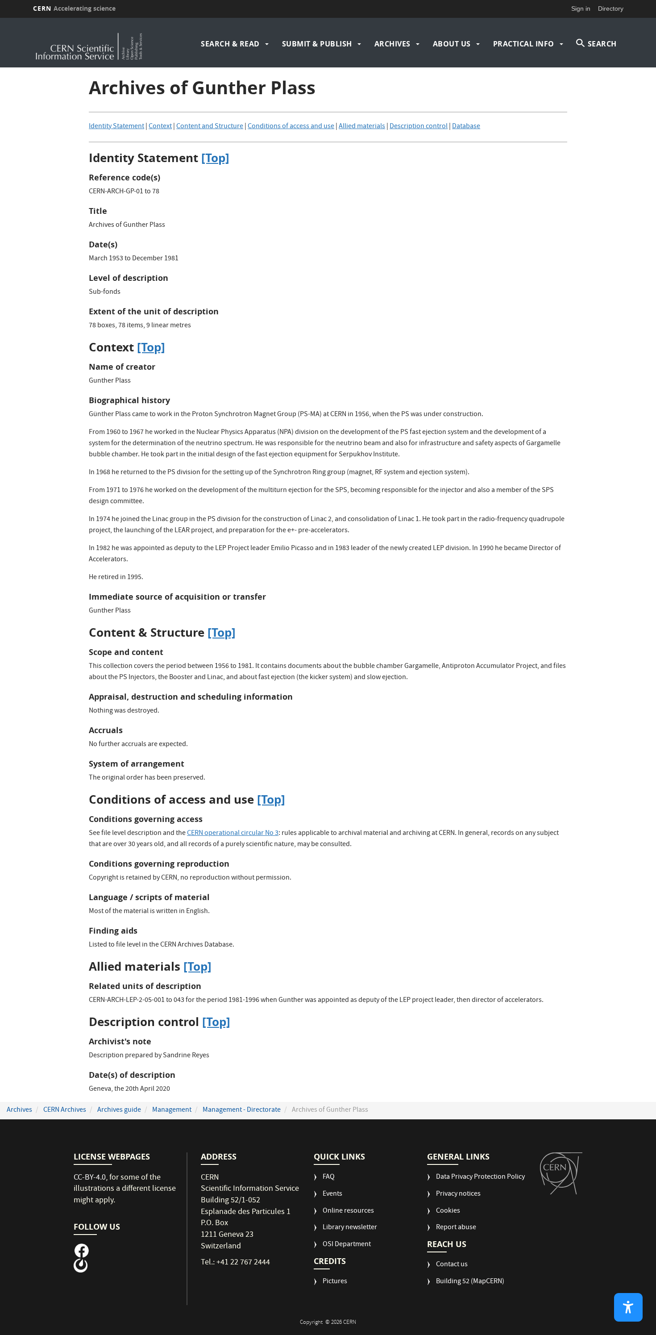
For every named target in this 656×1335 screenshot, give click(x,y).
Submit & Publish (317, 44)
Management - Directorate (242, 1110)
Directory (610, 8)
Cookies (448, 1211)
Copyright (312, 1322)
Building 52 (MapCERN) (470, 1282)
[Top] (215, 158)
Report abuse (456, 1228)
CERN (74, 8)
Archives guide (119, 1110)
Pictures (335, 1282)
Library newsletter (350, 1228)
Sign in (580, 8)
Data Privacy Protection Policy (480, 1177)
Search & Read (230, 44)
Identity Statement (116, 126)
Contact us (452, 1265)
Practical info (523, 44)
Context (160, 126)
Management (171, 1110)
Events (332, 1194)
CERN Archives (64, 1110)
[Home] (104, 44)
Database (466, 126)
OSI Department (347, 1245)
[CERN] (561, 1173)
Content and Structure (209, 126)
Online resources (348, 1211)
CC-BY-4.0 (90, 1178)
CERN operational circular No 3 (232, 833)
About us (452, 44)
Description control (419, 126)
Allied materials (362, 126)
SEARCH (602, 44)
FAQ (329, 1177)
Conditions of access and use (291, 126)
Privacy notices (458, 1194)
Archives (392, 44)
